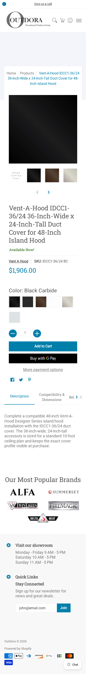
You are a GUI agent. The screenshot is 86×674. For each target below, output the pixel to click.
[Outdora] (27, 20)
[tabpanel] (43, 429)
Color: (33, 290)
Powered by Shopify (18, 648)
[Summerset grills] (63, 492)
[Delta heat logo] (43, 518)
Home (11, 73)
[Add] (37, 333)
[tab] (19, 397)
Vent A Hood (18, 261)
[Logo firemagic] (63, 505)
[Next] (48, 192)
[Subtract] (13, 333)
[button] (62, 20)
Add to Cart (43, 346)
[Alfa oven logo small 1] (22, 492)
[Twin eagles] (22, 505)
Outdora (10, 641)
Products (27, 73)
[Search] (54, 20)
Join (63, 608)
